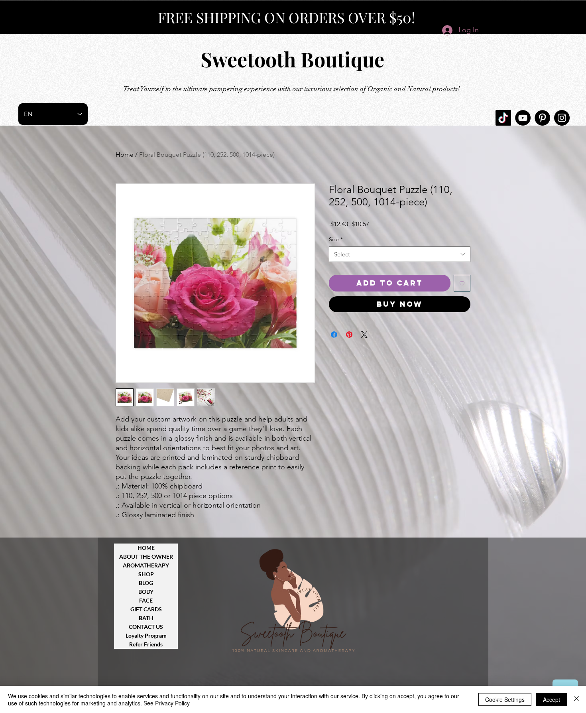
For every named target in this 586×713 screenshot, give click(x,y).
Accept (551, 699)
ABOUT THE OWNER (146, 556)
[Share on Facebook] (334, 334)
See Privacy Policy (167, 703)
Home (125, 154)
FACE (146, 600)
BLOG (146, 582)
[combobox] (399, 254)
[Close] (576, 699)
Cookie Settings (505, 699)
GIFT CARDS (146, 609)
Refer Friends (146, 644)
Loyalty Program (146, 635)
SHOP (146, 574)
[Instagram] (562, 118)
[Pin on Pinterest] (349, 334)
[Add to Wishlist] (462, 283)
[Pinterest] (542, 118)
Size (336, 239)
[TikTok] (503, 118)
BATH (146, 618)
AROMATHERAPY (146, 565)
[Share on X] (364, 334)
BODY (145, 591)
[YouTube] (523, 118)
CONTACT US (146, 626)
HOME (146, 547)
